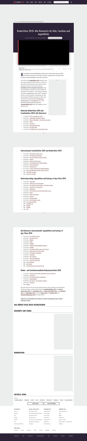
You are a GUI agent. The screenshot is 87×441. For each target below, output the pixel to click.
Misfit (31, 242)
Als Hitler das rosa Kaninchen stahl (39, 129)
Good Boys (32, 255)
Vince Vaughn (46, 415)
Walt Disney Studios (18, 400)
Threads (40, 430)
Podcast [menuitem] (40, 2)
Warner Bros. (49, 400)
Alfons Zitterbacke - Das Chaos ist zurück (40, 120)
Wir (27, 209)
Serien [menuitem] (31, 2)
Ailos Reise (32, 275)
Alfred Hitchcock (47, 423)
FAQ (15, 415)
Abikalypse (32, 189)
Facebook (16, 430)
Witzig (61, 400)
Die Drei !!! (32, 123)
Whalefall (61, 423)
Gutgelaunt (56, 400)
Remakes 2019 (53, 293)
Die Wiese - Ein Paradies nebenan (38, 280)
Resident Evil (61, 417)
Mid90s (31, 240)
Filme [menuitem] (27, 2)
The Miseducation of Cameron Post (35, 266)
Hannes (31, 196)
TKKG (31, 122)
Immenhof (32, 181)
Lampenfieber (33, 279)
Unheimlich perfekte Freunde (37, 118)
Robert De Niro (47, 419)
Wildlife (32, 243)
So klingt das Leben (33, 415)
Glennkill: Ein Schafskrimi (34, 421)
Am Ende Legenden (31, 202)
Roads (31, 192)
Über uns (16, 411)
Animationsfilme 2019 (26, 104)
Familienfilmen (25, 100)
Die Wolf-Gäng (33, 127)
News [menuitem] (36, 2)
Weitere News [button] (35, 403)
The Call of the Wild (35, 260)
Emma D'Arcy (46, 417)
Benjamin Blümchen (35, 125)
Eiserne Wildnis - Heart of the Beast (66, 421)
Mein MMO (70, 435)
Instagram (29, 430)
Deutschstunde (33, 198)
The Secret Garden (31, 174)
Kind (37, 400)
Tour (15, 421)
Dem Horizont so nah (35, 200)
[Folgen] (25, 68)
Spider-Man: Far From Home (37, 251)
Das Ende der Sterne (33, 411)
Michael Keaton (47, 411)
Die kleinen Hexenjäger (36, 155)
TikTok (35, 430)
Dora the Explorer (34, 165)
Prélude (28, 205)
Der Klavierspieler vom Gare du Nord (39, 249)
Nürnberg (31, 423)
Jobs (49, 435)
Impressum (16, 435)
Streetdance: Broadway (35, 253)
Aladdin (32, 247)
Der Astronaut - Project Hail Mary (35, 419)
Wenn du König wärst (35, 161)
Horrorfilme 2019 (37, 291)
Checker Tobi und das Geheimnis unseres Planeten (42, 273)
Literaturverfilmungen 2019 (28, 294)
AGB (23, 435)
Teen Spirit (29, 264)
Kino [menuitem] (45, 2)
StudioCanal (42, 400)
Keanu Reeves (47, 413)
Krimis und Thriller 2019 (50, 291)
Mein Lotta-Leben (34, 194)
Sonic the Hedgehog (35, 258)
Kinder (28, 284)
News (18, 21)
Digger (60, 415)
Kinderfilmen (40, 99)
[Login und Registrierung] (71, 2)
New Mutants (33, 256)
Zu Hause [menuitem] (49, 2)
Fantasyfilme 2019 (30, 293)
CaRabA (28, 207)
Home (15, 21)
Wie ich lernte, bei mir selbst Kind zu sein (40, 191)
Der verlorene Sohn (35, 236)
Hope (60, 413)
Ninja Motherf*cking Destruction (35, 413)
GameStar (55, 435)
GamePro (63, 435)
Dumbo (31, 159)
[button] (64, 69)
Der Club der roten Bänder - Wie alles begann (41, 185)
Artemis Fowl (33, 166)
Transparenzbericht (40, 435)
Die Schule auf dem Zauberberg (38, 277)
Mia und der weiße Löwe (36, 154)
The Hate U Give (34, 238)
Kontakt (15, 419)
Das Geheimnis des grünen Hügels (38, 163)
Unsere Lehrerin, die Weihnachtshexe (39, 168)
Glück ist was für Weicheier (37, 183)
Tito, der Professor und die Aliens (38, 157)
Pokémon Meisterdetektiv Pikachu (38, 245)
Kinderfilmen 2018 (34, 80)
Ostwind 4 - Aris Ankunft (36, 187)
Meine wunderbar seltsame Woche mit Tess (37, 170)
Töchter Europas (32, 417)
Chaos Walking (30, 262)
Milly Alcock (46, 421)
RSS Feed (54, 430)
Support (15, 417)
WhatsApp (47, 430)
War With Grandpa (31, 172)
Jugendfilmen (34, 100)
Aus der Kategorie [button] (51, 403)
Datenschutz (30, 435)
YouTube (22, 430)
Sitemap (15, 413)
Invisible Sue (29, 203)
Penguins (32, 282)
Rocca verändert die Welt (36, 116)
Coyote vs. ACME (62, 419)
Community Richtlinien (18, 423)
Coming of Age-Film (68, 400)
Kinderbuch (27, 400)
